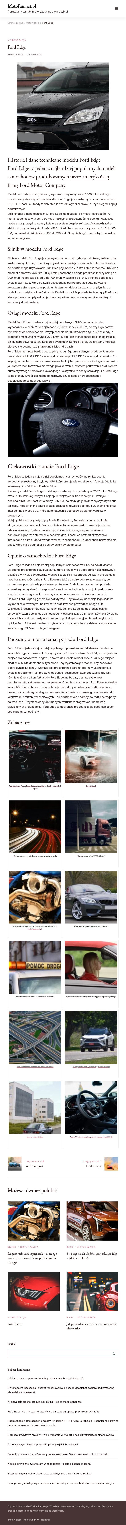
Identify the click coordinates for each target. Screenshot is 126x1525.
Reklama (45, 1520)
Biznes (12, 1247)
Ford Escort (15, 1324)
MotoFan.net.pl (22, 6)
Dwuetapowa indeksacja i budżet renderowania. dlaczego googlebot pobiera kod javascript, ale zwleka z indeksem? (61, 1390)
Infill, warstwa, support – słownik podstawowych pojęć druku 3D (45, 1378)
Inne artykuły (30, 1520)
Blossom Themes (23, 1510)
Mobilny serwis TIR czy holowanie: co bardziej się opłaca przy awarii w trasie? (53, 1411)
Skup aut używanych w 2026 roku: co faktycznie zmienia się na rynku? (49, 1473)
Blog (70, 1247)
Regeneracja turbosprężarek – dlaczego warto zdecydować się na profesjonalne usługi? (32, 1258)
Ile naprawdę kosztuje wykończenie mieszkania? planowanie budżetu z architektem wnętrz (61, 1483)
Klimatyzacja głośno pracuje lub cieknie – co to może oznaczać (45, 1401)
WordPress (57, 1510)
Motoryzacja (17, 40)
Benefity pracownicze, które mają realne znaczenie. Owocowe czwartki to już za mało (58, 1454)
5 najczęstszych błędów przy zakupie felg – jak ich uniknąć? (43, 1444)
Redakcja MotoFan (16, 54)
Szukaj (11, 1343)
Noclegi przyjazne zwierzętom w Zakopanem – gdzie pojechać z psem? (49, 1463)
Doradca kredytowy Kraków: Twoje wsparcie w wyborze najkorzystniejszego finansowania (61, 1434)
